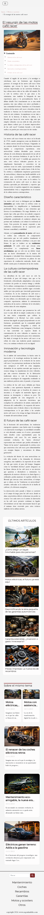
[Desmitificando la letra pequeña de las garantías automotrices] (22, 596)
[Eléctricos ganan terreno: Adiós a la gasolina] (22, 831)
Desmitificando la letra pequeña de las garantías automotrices (21, 610)
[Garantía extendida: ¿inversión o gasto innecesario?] (22, 626)
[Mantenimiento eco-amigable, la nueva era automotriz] (22, 783)
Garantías (22, 895)
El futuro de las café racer (14, 73)
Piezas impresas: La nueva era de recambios (22, 669)
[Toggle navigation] (5, 3)
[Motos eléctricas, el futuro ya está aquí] (22, 566)
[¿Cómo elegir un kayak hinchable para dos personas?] (22, 536)
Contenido (10, 53)
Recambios (22, 891)
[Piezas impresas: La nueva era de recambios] (22, 655)
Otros (22, 904)
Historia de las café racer (14, 57)
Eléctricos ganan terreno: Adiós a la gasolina (21, 846)
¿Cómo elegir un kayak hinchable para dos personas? (20, 550)
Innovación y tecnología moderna (16, 69)
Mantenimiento (22, 882)
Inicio (3, 12)
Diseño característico (13, 61)
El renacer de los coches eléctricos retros (20, 751)
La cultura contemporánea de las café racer (19, 65)
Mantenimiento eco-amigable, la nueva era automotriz (19, 800)
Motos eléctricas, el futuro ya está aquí (22, 580)
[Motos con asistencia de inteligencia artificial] (31, 694)
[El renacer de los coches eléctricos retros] (22, 736)
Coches (22, 887)
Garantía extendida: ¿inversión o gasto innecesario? (21, 640)
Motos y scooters (13, 12)
